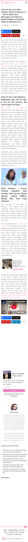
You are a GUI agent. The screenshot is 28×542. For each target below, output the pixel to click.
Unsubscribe (18, 534)
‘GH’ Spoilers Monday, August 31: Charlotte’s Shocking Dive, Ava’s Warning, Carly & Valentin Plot (14, 471)
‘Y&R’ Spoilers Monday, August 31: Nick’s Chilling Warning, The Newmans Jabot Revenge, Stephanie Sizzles (15, 460)
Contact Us (21, 532)
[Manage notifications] (3, 538)
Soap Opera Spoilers (13, 530)
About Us (22, 530)
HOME (5, 530)
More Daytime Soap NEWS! (11, 446)
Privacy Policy (10, 534)
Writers (6, 532)
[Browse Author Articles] (14, 407)
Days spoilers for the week (12, 108)
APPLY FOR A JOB (13, 532)
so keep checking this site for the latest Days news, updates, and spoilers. (14, 295)
